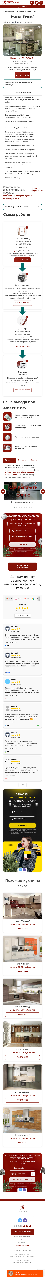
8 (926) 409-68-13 (23, 251)
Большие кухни (28, 11)
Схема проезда (22, 1245)
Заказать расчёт (22, 75)
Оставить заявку (22, 259)
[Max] (24, 870)
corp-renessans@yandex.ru (22, 1236)
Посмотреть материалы (22, 566)
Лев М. (13, 679)
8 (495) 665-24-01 (23, 247)
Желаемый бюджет (24, 536)
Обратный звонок (22, 1231)
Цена (7, 460)
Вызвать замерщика (22, 303)
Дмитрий (14, 653)
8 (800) (22, 1226)
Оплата (34, 460)
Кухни (16, 11)
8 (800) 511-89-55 (23, 244)
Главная (7, 11)
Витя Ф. (14, 759)
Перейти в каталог (22, 390)
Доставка (22, 460)
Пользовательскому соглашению (17, 551)
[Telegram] (20, 870)
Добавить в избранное (22, 1250)
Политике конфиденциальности (23, 549)
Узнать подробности (37, 190)
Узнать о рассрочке (22, 346)
